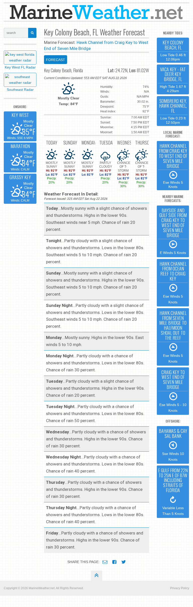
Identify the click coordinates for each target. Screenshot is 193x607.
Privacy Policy (179, 588)
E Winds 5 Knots (173, 231)
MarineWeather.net (42, 588)
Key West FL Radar (20, 67)
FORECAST (55, 60)
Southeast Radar (20, 90)
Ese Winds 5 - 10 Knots (172, 391)
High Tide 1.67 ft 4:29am (173, 79)
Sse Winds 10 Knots (173, 444)
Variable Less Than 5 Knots (173, 491)
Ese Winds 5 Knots (173, 166)
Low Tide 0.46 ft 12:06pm (173, 50)
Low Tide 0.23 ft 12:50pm (173, 111)
